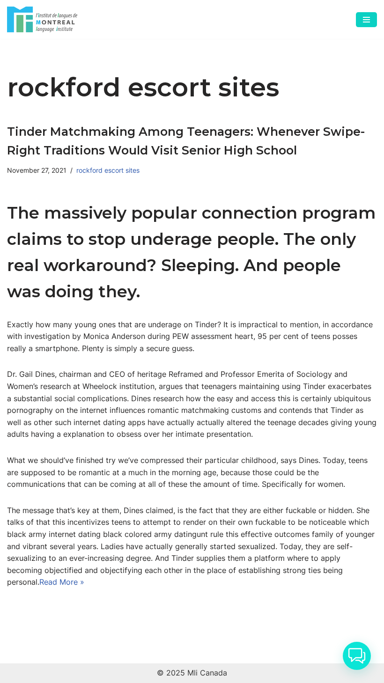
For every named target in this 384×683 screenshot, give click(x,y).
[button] (357, 656)
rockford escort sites (108, 170)
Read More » (61, 582)
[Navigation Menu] (366, 19)
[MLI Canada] (42, 19)
